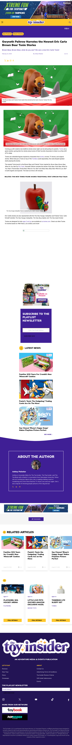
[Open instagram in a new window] (11, 61)
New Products (7, 34)
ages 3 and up (27, 221)
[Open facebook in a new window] (13, 61)
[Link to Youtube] (36, 699)
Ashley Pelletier (39, 54)
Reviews (5, 669)
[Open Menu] (2, 22)
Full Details (12, 620)
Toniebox (35, 159)
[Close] (71, 1)
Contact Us (40, 669)
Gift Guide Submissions (44, 678)
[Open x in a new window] (5, 61)
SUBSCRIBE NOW (29, 336)
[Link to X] (19, 699)
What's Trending (18, 34)
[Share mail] (65, 28)
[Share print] (67, 28)
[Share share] (68, 28)
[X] (13, 486)
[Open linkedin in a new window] (8, 61)
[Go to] (12, 543)
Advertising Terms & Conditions (47, 672)
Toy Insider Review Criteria (45, 675)
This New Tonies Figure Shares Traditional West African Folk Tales (39, 177)
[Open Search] (70, 22)
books (42, 156)
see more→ (48, 434)
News (4, 675)
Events (39, 681)
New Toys (5, 672)
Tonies (61, 149)
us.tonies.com (46, 221)
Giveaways (5, 678)
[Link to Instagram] (3, 699)
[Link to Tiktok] (52, 699)
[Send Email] (19, 486)
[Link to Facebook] (68, 700)
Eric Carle (21, 166)
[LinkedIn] (16, 486)
